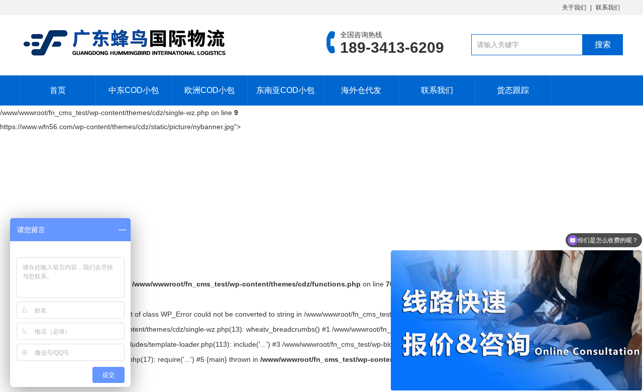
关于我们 (574, 7)
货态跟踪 (513, 90)
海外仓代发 (361, 90)
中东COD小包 (134, 90)
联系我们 (608, 7)
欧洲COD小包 (209, 90)
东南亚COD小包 (285, 90)
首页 (58, 90)
